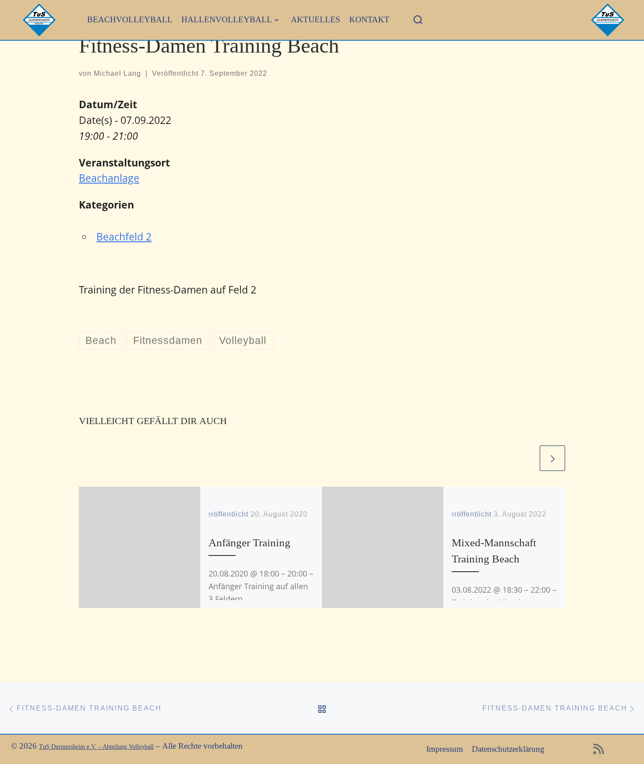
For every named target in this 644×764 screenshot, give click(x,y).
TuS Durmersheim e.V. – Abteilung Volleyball (96, 746)
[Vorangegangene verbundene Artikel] (525, 458)
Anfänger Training (249, 542)
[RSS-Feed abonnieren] (598, 751)
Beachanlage (109, 178)
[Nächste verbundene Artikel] (552, 458)
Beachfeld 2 (124, 237)
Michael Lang (117, 73)
